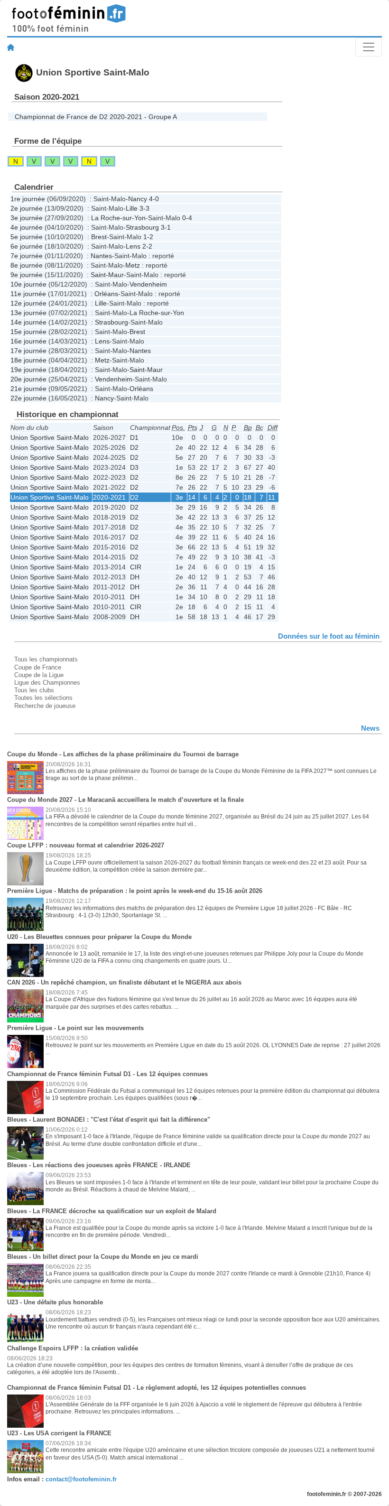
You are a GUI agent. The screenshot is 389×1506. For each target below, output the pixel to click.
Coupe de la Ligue (39, 675)
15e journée (28, 331)
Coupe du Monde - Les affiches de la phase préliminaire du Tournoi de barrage (123, 754)
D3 (134, 467)
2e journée (26, 208)
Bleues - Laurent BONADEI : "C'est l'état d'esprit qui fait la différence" (108, 1119)
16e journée (28, 341)
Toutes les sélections (43, 697)
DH (134, 577)
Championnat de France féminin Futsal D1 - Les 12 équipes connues (107, 1074)
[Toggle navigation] (368, 46)
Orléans (106, 293)
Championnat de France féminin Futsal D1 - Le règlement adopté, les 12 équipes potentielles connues (156, 1387)
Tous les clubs (34, 690)
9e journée (26, 275)
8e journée (26, 265)
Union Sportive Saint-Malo (49, 437)
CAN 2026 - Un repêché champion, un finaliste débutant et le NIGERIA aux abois (124, 982)
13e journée (28, 312)
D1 (134, 437)
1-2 (148, 237)
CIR (135, 567)
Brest (99, 237)
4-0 (154, 199)
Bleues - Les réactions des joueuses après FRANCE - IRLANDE (99, 1165)
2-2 (147, 246)
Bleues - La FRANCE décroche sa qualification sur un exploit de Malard (111, 1211)
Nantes (101, 256)
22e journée (28, 398)
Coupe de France (37, 667)
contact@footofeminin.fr (81, 1479)
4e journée (26, 227)
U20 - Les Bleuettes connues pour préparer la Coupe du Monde (99, 936)
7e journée (26, 256)
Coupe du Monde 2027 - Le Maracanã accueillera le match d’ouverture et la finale (125, 799)
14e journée (28, 322)
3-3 (144, 208)
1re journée (27, 199)
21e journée (28, 388)
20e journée (28, 379)
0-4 (187, 218)
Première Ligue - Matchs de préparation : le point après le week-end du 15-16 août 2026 (134, 890)
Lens (133, 246)
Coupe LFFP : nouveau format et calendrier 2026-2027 (85, 845)
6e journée (26, 246)
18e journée (28, 360)
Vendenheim (148, 284)
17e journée (28, 350)
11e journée (28, 293)
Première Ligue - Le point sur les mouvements (75, 1028)
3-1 (166, 227)
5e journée (26, 237)
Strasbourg (142, 227)
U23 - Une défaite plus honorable (55, 1302)
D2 (134, 447)
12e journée (28, 303)
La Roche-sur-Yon (118, 218)
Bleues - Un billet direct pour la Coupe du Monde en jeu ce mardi (102, 1256)
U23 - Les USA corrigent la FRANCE (59, 1433)
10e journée (28, 284)
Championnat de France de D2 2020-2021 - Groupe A (96, 117)
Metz (132, 265)
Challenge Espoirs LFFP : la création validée (72, 1348)
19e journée (28, 369)
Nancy (137, 199)
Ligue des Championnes (47, 682)
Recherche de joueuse (44, 705)
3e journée (26, 218)
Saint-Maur (107, 275)
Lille (132, 208)
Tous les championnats (46, 659)
